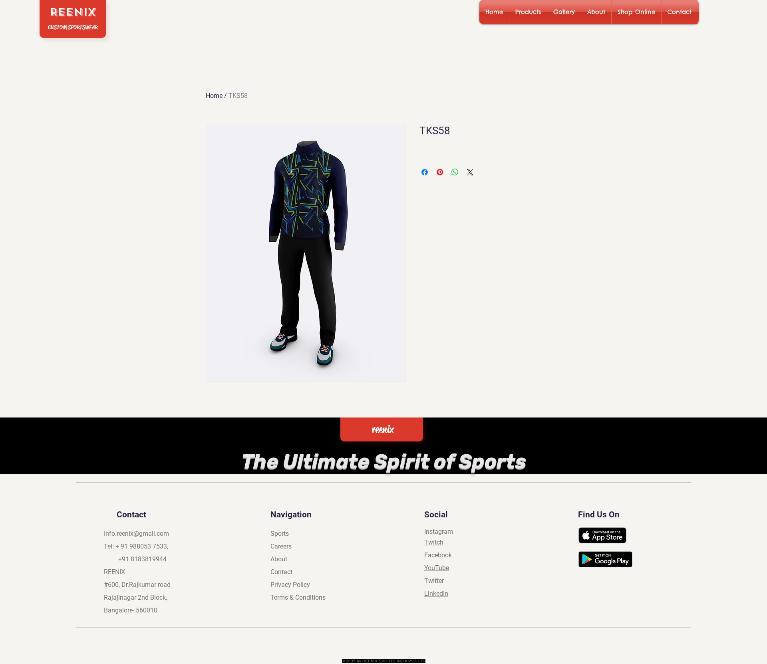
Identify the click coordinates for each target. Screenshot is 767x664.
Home (214, 95)
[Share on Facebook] (424, 172)
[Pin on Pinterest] (440, 172)
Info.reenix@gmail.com (136, 533)
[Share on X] (470, 172)
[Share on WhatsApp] (455, 172)
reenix (382, 429)
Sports (279, 533)
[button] (528, 12)
